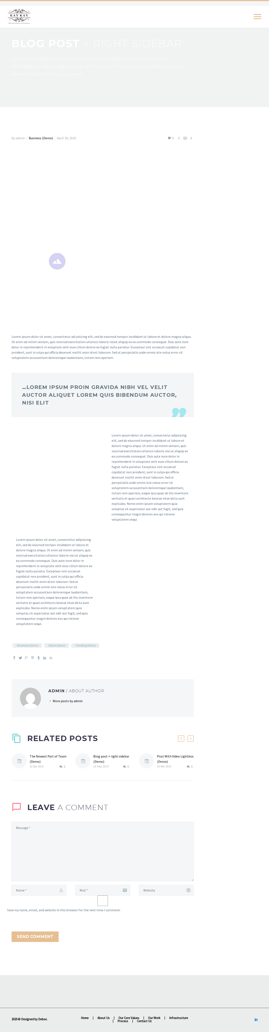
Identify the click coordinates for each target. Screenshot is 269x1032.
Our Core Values (129, 1018)
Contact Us (144, 1021)
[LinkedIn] (44, 657)
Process (122, 1021)
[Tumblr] (38, 657)
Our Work (154, 1018)
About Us (104, 1018)
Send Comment (35, 936)
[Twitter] (20, 657)
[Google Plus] (26, 657)
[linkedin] (256, 1019)
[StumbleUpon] (51, 657)
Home (85, 1018)
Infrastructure (178, 1018)
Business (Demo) (41, 138)
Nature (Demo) (57, 645)
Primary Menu (257, 16)
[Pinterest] (32, 657)
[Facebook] (14, 657)
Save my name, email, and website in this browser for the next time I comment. (64, 910)
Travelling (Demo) (86, 645)
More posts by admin (68, 701)
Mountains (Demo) (27, 645)
